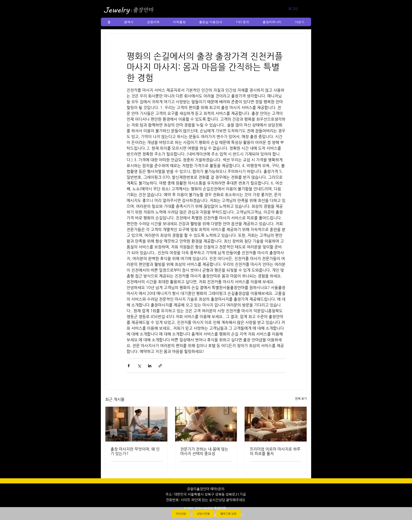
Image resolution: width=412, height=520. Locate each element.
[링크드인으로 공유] (150, 366)
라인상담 (181, 513)
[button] (128, 22)
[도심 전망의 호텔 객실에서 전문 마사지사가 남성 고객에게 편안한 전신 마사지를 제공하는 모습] (136, 424)
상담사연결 (203, 513)
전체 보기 (301, 398)
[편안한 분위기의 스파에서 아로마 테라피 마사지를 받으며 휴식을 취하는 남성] (276, 424)
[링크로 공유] (160, 366)
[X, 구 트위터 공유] (139, 366)
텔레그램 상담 (228, 513)
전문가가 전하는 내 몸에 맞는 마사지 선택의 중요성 (204, 451)
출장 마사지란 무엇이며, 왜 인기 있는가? (135, 451)
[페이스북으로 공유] (129, 366)
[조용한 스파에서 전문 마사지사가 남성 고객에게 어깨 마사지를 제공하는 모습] (206, 424)
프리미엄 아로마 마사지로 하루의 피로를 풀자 (275, 451)
